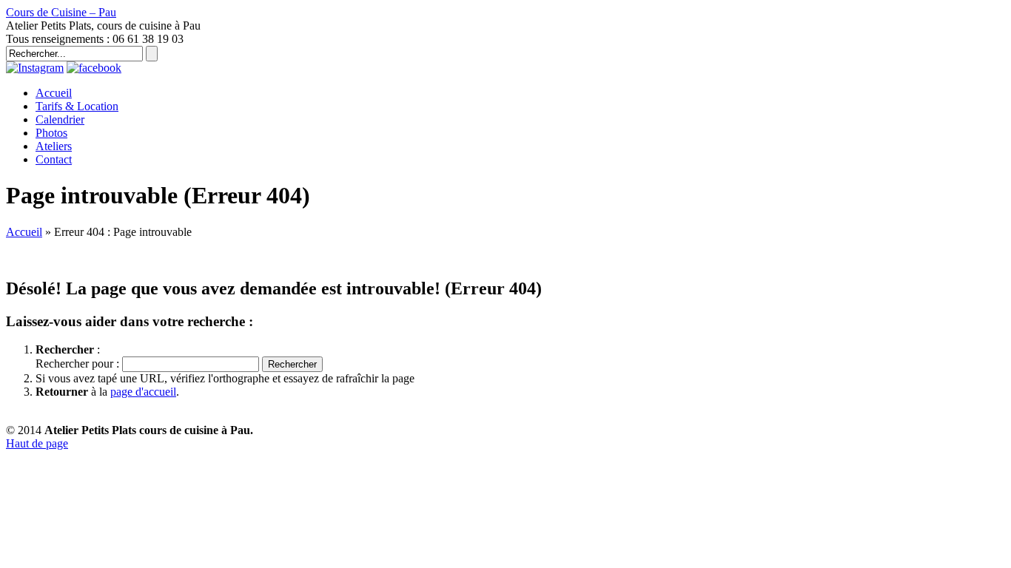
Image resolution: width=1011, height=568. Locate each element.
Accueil (24, 232)
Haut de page (37, 443)
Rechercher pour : (77, 363)
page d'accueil (143, 391)
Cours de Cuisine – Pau (61, 12)
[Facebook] (94, 67)
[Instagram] (35, 67)
